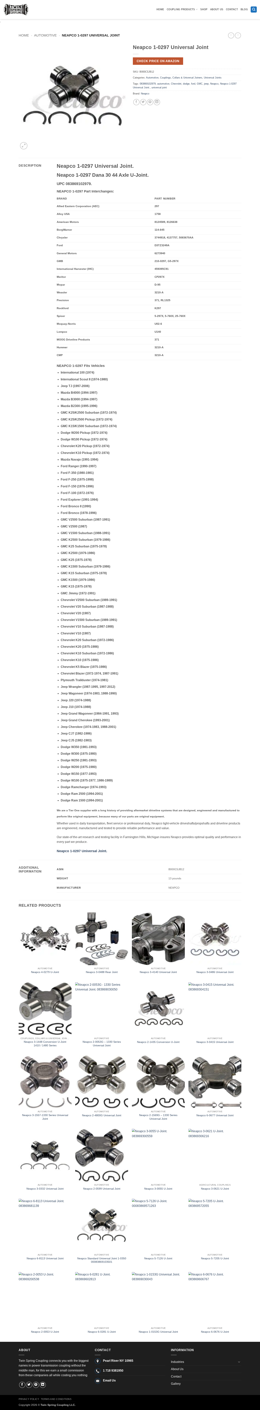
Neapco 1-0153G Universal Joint (158, 1331)
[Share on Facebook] (136, 102)
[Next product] (231, 35)
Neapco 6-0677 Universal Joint (215, 1115)
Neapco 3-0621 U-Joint (215, 1188)
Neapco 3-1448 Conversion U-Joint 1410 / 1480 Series (45, 1043)
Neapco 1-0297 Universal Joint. (82, 851)
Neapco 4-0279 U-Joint (45, 972)
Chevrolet (176, 83)
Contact (232, 9)
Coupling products (181, 9)
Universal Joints (213, 77)
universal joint (159, 87)
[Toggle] (239, 1361)
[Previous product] (238, 35)
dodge (186, 83)
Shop (203, 9)
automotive (163, 83)
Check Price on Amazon (158, 61)
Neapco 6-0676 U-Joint (215, 1331)
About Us (216, 9)
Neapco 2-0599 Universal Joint (101, 1188)
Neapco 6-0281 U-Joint (102, 1331)
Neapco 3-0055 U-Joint (158, 1188)
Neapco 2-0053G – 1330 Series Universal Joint (102, 1043)
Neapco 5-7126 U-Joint (158, 1258)
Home (160, 9)
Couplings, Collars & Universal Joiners (181, 77)
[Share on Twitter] (143, 102)
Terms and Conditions (56, 1399)
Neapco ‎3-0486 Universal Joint (215, 972)
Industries (177, 1361)
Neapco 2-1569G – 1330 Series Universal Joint (158, 1117)
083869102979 (148, 83)
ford (193, 83)
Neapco (214, 83)
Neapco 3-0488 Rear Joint (102, 972)
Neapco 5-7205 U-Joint (215, 1258)
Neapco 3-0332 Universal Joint (45, 1188)
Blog (244, 9)
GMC (200, 83)
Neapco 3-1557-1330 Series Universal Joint (45, 1117)
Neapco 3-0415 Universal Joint (215, 1041)
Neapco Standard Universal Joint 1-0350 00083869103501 (101, 1260)
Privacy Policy (29, 1399)
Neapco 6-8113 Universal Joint (45, 1258)
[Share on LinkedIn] (157, 102)
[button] (254, 9)
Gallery (176, 1383)
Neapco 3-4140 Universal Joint (158, 972)
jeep (206, 83)
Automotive (45, 35)
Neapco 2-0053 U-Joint (45, 1331)
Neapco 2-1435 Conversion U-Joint (158, 1041)
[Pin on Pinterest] (150, 102)
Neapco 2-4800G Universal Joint (101, 1115)
